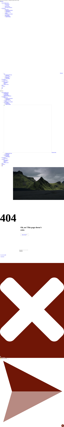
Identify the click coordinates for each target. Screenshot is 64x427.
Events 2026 (4, 157)
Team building (8, 156)
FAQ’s (5, 161)
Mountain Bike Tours (9, 153)
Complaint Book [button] (2, 256)
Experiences (3, 96)
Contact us (3, 164)
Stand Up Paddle (8, 104)
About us (3, 159)
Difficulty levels (6, 162)
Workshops (7, 155)
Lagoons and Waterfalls (9, 98)
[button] (24, 234)
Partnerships (5, 160)
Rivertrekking (8, 103)
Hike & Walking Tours (5, 92)
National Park (8, 99)
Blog (2, 163)
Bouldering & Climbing (9, 101)
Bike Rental (7, 154)
